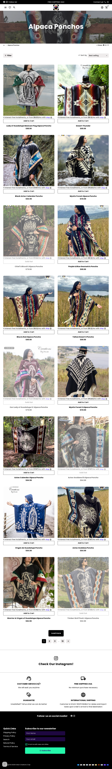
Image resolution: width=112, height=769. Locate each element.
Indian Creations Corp (22, 765)
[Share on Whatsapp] (106, 45)
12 (63, 641)
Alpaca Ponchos (13, 45)
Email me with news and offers (38, 744)
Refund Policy (9, 743)
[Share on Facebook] (103, 45)
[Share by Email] (108, 45)
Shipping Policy (9, 732)
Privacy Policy (9, 736)
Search (6, 739)
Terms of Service (10, 746)
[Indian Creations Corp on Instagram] (7, 2)
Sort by (82, 55)
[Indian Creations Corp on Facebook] (4, 2)
